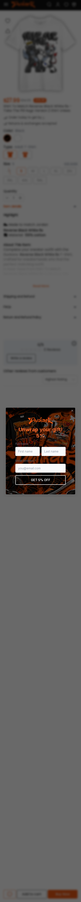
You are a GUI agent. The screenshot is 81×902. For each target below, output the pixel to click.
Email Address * (25, 460)
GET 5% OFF (40, 480)
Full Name (21, 443)
